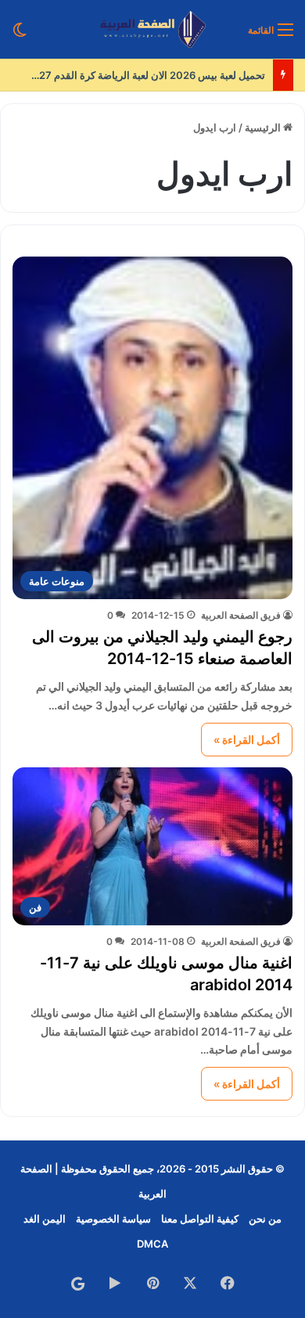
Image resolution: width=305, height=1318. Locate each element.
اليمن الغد (44, 1218)
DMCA (152, 1243)
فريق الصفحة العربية (241, 615)
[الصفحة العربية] (153, 29)
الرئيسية (264, 127)
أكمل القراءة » (247, 739)
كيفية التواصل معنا (200, 1218)
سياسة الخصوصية (113, 1218)
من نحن (265, 1218)
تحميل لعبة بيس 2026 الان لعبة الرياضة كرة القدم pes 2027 (135, 75)
